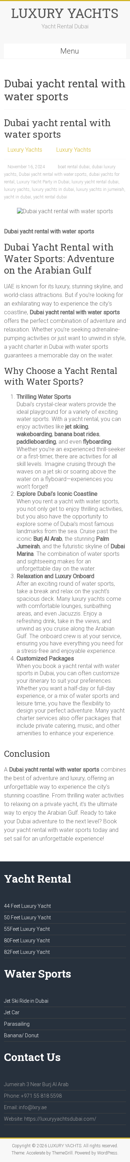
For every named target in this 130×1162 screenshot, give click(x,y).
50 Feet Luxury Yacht (27, 917)
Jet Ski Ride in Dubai (26, 1001)
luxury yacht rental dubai (95, 181)
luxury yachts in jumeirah (100, 189)
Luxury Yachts (25, 149)
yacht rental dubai (50, 197)
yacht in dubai (17, 197)
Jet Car (12, 1012)
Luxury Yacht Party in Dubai (43, 181)
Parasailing (17, 1024)
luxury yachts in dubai (53, 189)
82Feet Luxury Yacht (27, 952)
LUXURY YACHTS (64, 13)
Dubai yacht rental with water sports (57, 128)
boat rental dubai (74, 166)
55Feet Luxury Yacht (27, 929)
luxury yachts (17, 189)
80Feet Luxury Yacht (27, 940)
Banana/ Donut (21, 1035)
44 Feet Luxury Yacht (27, 906)
